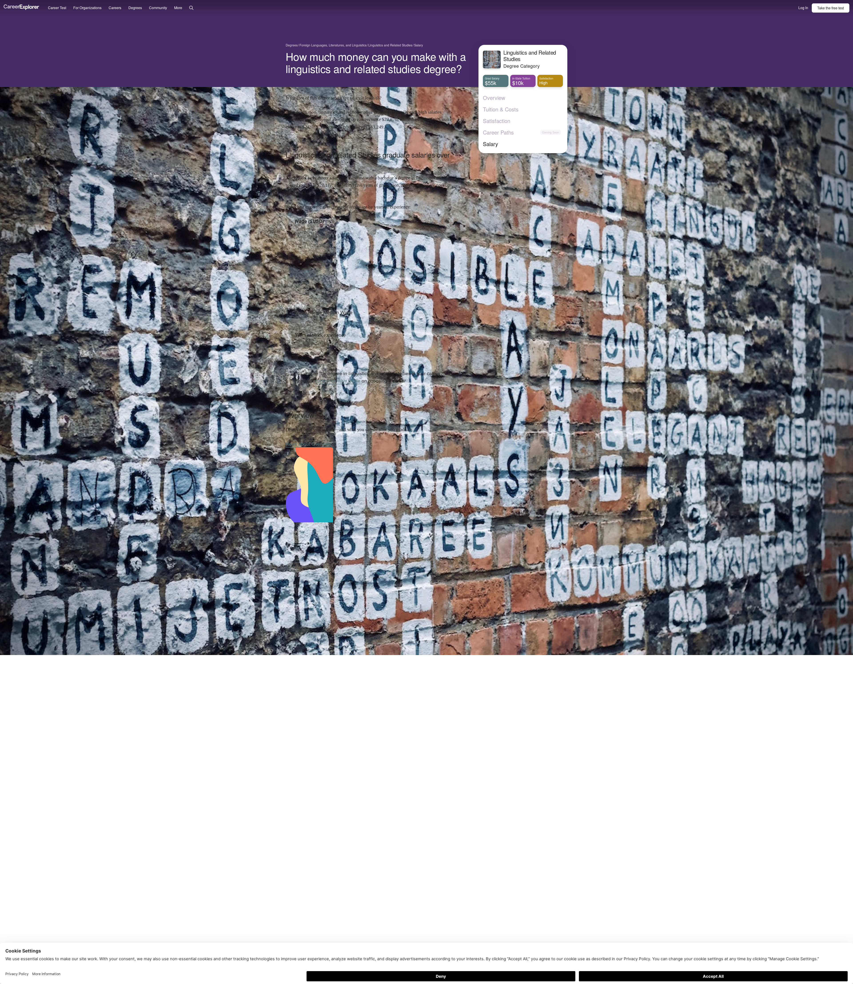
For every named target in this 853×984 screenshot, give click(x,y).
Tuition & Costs (500, 109)
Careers (115, 7)
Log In (803, 7)
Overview (494, 98)
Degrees (135, 7)
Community (158, 7)
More (178, 7)
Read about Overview (308, 443)
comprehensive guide (337, 380)
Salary (490, 144)
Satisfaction (496, 121)
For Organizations (87, 7)
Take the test (830, 7)
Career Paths (498, 132)
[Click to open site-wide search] (191, 8)
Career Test (57, 7)
